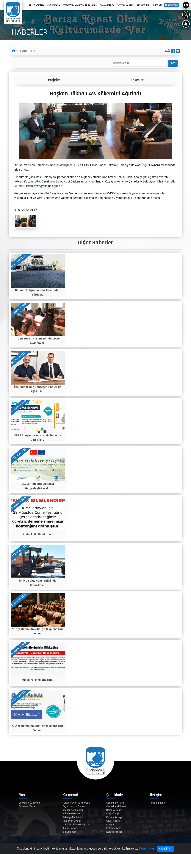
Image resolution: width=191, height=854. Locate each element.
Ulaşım (110, 824)
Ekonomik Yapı (114, 817)
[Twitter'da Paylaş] (178, 51)
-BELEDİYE (172, 5)
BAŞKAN (38, 5)
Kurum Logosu (70, 828)
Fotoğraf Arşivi (114, 828)
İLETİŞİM (157, 5)
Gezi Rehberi (113, 820)
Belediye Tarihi (114, 810)
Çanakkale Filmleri (116, 806)
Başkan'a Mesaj (27, 806)
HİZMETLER (143, 5)
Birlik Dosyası (69, 831)
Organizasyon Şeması (74, 806)
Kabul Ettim (165, 848)
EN (186, 5)
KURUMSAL (53, 5)
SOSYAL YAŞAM (125, 5)
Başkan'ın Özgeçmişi (30, 802)
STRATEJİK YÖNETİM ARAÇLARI (79, 5)
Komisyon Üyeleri (71, 820)
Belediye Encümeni (72, 817)
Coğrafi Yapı (112, 813)
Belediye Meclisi (71, 813)
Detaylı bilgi (147, 848)
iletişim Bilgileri (158, 802)
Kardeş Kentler (114, 831)
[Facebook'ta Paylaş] (173, 51)
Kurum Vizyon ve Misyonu (76, 802)
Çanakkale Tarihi (115, 802)
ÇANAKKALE (106, 5)
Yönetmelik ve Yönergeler (76, 824)
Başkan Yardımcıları (73, 810)
